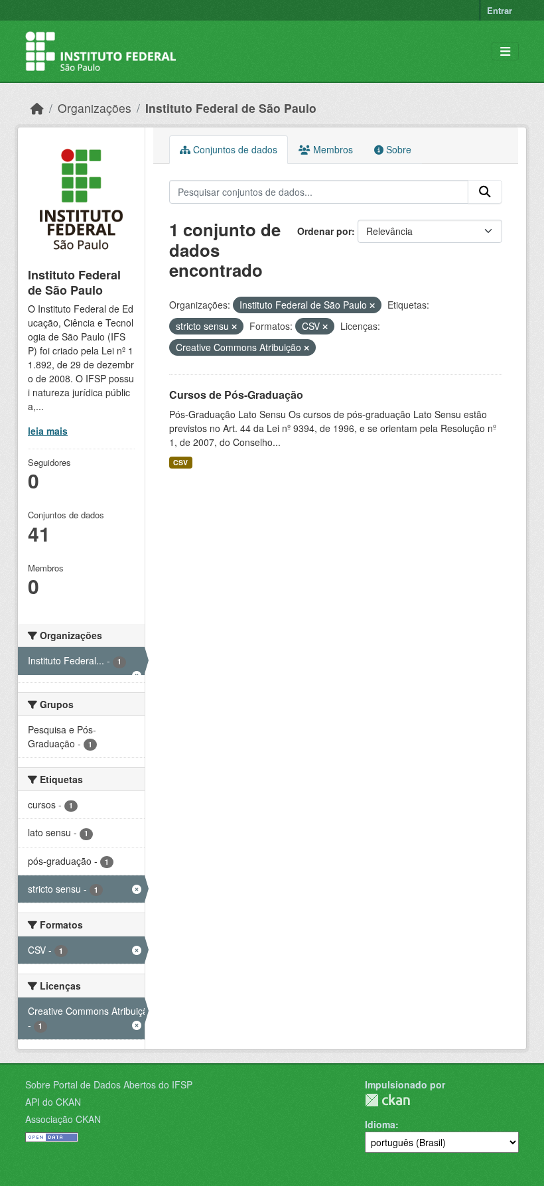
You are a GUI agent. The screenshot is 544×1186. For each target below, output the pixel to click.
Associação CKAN (63, 1119)
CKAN (387, 1100)
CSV (180, 462)
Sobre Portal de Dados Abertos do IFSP (108, 1084)
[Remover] (372, 305)
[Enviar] (485, 192)
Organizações (94, 108)
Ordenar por (324, 231)
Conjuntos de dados (233, 149)
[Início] (37, 108)
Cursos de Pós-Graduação (236, 394)
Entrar (499, 10)
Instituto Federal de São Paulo (230, 108)
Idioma (380, 1124)
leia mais (48, 430)
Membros (331, 149)
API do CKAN (53, 1101)
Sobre (397, 149)
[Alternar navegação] (505, 51)
